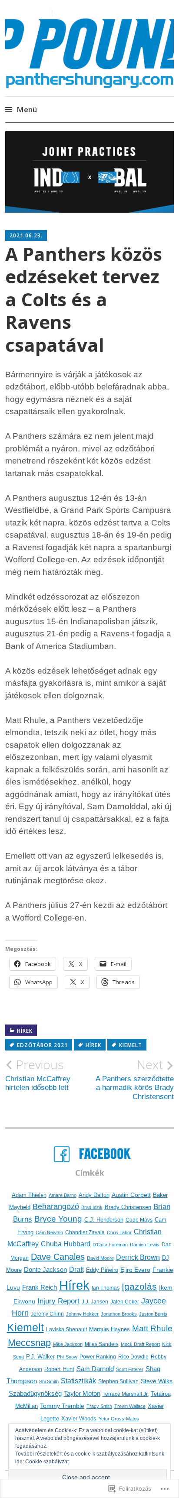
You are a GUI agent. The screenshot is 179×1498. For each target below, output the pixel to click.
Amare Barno (62, 1195)
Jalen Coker (124, 1302)
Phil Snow (67, 1356)
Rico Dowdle (133, 1356)
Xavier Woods (78, 1419)
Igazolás (139, 1286)
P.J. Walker (40, 1356)
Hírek (25, 1030)
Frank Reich (39, 1287)
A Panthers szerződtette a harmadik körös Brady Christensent (135, 1078)
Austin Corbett (131, 1195)
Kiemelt (130, 1045)
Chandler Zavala (85, 1232)
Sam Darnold (95, 1368)
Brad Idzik (92, 1207)
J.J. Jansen (95, 1301)
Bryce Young (58, 1218)
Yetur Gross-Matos (119, 1418)
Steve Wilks (156, 1381)
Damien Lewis (144, 1244)
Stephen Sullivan (118, 1381)
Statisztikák (78, 1381)
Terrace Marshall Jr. (126, 1394)
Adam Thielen (29, 1195)
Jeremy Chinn (47, 1314)
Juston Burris (153, 1313)
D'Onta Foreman (110, 1244)
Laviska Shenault (66, 1329)
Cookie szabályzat (47, 1462)
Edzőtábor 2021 (42, 1045)
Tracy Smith (99, 1406)
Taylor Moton (82, 1393)
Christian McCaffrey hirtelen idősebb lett (37, 1074)
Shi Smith (49, 1381)
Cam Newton (49, 1232)
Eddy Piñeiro (102, 1270)
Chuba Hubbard (65, 1244)
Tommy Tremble (62, 1405)
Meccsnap (29, 1342)
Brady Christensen (128, 1207)
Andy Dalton (94, 1195)
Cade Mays (139, 1219)
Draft (76, 1269)
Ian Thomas (105, 1287)
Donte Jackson (45, 1269)
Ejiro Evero (135, 1269)
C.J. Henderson (103, 1219)
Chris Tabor (119, 1232)
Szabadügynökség (35, 1393)
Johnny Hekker (82, 1313)
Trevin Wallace (130, 1406)
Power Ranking (98, 1357)
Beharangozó (56, 1206)
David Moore (100, 1258)
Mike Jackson (68, 1344)
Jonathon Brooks (119, 1313)
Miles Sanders (102, 1344)
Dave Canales (58, 1256)
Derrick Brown (138, 1257)
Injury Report (58, 1301)
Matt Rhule (152, 1328)
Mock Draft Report (140, 1344)
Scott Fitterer (129, 1369)
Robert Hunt (59, 1369)
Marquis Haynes (109, 1329)
